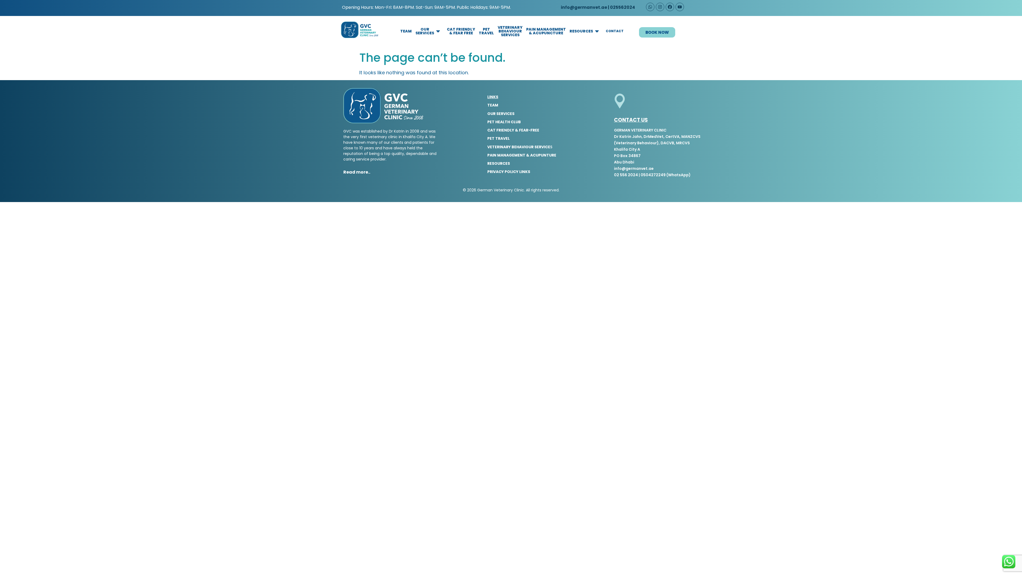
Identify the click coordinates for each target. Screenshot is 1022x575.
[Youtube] (679, 7)
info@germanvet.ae (583, 7)
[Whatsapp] (650, 7)
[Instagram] (660, 7)
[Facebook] (670, 7)
